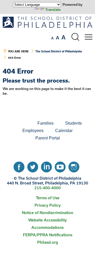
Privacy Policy (48, 205)
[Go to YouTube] (60, 165)
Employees (33, 130)
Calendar (64, 130)
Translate (53, 9)
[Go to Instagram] (74, 165)
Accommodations (47, 227)
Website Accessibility (47, 220)
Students (73, 123)
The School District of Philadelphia (58, 51)
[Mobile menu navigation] (88, 37)
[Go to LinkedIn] (46, 165)
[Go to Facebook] (19, 165)
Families (45, 123)
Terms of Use (47, 198)
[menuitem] (14, 123)
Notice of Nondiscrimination (47, 212)
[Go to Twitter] (32, 165)
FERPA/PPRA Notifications (47, 235)
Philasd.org (47, 242)
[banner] (47, 40)
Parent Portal (47, 138)
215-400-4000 (47, 187)
